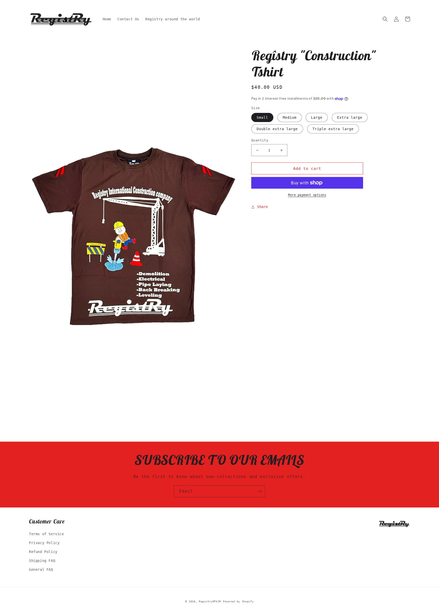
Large (316, 117)
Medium (289, 117)
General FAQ (41, 569)
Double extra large (277, 129)
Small (262, 117)
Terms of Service (46, 534)
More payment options (307, 195)
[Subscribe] (259, 491)
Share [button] (262, 207)
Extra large (349, 117)
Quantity (259, 140)
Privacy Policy (44, 543)
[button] (385, 19)
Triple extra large (333, 129)
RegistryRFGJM (210, 601)
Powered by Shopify (238, 601)
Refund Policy (43, 552)
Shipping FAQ (42, 561)
